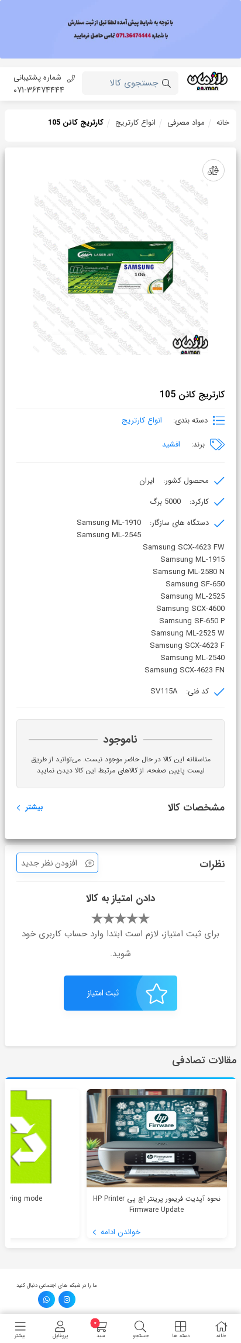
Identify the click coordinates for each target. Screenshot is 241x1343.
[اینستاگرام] (67, 1299)
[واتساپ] (46, 1299)
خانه (222, 122)
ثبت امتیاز (103, 993)
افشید (171, 444)
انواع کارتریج (135, 122)
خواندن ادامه (119, 1232)
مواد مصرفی (186, 122)
